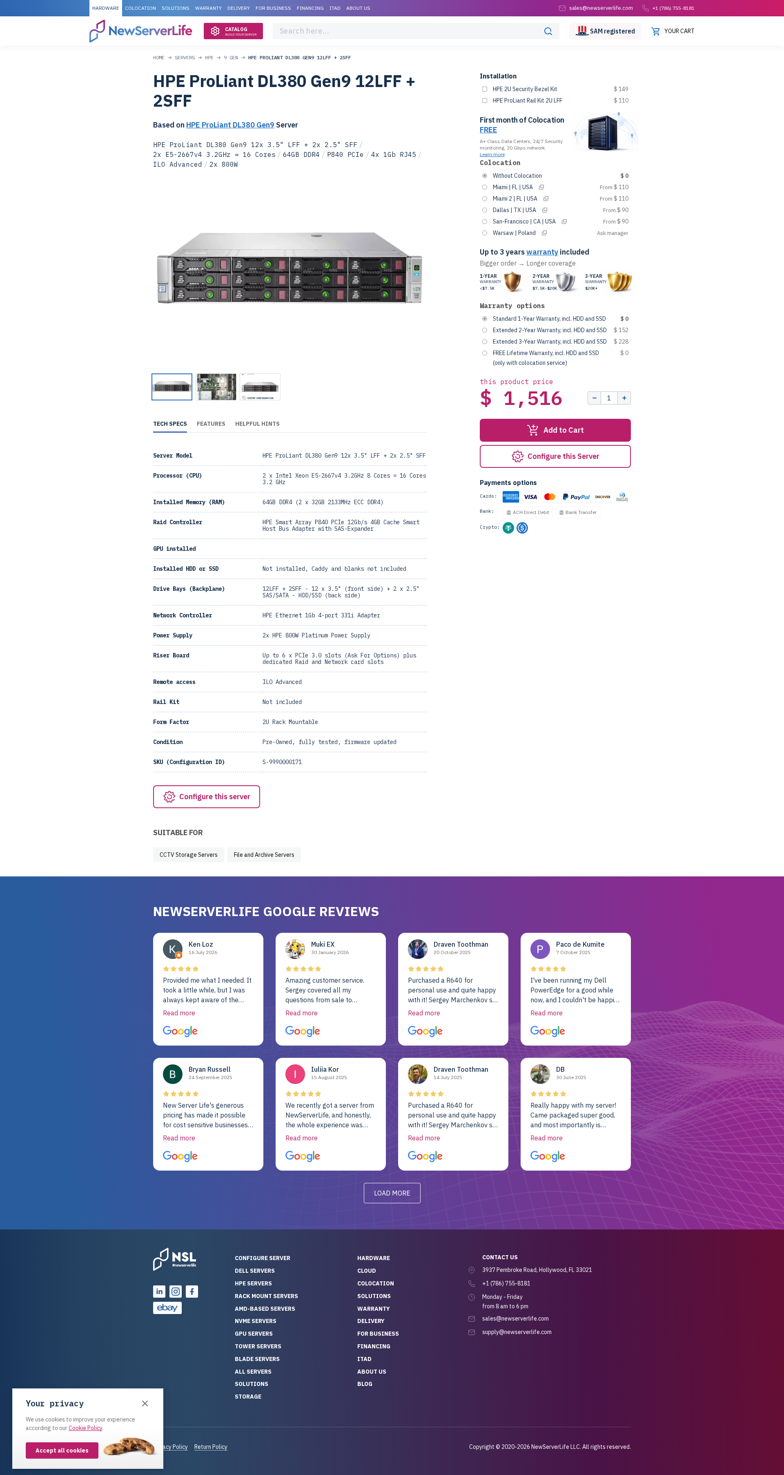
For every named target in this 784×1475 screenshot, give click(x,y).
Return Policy (210, 1446)
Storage (248, 1396)
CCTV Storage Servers (189, 854)
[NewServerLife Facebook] (192, 1291)
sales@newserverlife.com (515, 1318)
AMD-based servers (265, 1308)
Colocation (140, 8)
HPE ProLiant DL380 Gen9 (230, 125)
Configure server (262, 1258)
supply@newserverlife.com (517, 1332)
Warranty (208, 8)
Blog (364, 1384)
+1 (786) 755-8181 (674, 8)
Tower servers (258, 1346)
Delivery (238, 8)
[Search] (548, 31)
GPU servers (254, 1333)
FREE (488, 129)
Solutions (175, 8)
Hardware (105, 8)
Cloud (366, 1270)
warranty (542, 252)
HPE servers (253, 1283)
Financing (310, 8)
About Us (358, 8)
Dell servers (255, 1270)
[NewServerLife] (174, 1259)
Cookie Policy (85, 1428)
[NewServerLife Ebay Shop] (167, 1308)
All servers (253, 1371)
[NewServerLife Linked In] (159, 1291)
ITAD (335, 8)
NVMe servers (255, 1321)
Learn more (492, 154)
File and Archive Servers (264, 854)
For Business (273, 8)
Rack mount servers (266, 1296)
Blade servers (257, 1359)
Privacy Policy (170, 1446)
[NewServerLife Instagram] (175, 1291)
